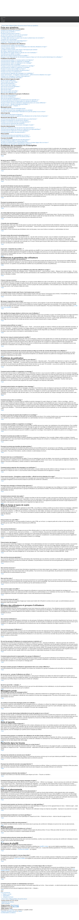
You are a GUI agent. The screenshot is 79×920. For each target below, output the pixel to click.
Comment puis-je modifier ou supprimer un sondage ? (15, 67)
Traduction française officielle (9, 911)
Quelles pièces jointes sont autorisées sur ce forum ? (15, 135)
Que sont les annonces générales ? (10, 86)
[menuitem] (2, 18)
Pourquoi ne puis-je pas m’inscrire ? (10, 33)
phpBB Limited (44, 846)
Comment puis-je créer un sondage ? (11, 64)
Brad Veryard (15, 905)
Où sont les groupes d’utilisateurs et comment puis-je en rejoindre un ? (20, 100)
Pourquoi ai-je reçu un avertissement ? (11, 72)
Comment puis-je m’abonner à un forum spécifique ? (15, 131)
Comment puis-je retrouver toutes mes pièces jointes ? (15, 136)
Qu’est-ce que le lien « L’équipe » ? (10, 105)
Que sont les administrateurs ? (9, 95)
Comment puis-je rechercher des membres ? (13, 123)
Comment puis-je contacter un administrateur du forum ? (16, 144)
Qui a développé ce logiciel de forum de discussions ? (15, 139)
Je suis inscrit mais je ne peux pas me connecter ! (14, 35)
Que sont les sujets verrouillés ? (9, 91)
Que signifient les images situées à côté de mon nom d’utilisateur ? (19, 52)
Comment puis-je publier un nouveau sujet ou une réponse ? (17, 60)
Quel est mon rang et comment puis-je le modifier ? (14, 55)
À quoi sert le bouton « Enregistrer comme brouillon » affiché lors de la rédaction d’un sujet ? (26, 75)
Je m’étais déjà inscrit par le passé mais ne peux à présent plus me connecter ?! (22, 38)
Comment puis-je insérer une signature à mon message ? (16, 63)
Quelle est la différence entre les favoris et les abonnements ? (17, 128)
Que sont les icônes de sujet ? (9, 92)
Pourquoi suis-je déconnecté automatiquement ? (14, 41)
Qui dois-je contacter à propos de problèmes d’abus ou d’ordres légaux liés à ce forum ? (25, 142)
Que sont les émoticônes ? (8, 83)
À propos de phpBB (23, 849)
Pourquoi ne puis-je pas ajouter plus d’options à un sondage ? (18, 66)
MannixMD (16, 907)
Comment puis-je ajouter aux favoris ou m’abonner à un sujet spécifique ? (21, 129)
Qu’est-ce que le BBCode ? (8, 80)
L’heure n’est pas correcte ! (8, 48)
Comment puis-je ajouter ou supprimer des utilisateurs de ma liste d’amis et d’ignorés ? (24, 116)
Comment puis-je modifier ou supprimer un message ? (15, 61)
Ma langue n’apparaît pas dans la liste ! (11, 51)
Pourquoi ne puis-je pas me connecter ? (12, 36)
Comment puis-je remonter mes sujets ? (11, 77)
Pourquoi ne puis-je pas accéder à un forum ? (13, 69)
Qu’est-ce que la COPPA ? (8, 32)
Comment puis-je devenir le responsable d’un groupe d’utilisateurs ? (19, 101)
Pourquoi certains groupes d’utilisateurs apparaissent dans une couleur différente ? (23, 103)
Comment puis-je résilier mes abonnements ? (13, 132)
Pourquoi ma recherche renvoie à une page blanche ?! (15, 122)
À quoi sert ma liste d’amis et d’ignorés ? (12, 114)
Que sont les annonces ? (7, 88)
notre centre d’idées (19, 858)
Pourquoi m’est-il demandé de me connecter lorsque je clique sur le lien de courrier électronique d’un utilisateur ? (31, 57)
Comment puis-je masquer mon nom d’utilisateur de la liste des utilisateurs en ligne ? (24, 47)
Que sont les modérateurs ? (8, 97)
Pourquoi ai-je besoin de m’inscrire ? (11, 30)
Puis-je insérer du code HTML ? (9, 82)
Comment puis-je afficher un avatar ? (11, 54)
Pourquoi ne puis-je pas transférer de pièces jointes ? (15, 70)
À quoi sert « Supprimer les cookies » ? (11, 42)
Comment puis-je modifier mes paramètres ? (13, 45)
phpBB (11, 910)
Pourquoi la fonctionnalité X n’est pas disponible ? (14, 141)
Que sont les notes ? (6, 89)
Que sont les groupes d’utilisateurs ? (11, 98)
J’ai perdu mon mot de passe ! (9, 39)
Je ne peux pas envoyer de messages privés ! (13, 108)
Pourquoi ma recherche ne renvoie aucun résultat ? (15, 120)
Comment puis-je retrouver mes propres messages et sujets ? (17, 125)
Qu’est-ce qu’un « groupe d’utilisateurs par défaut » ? (15, 104)
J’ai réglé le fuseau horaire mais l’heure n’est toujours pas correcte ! (19, 49)
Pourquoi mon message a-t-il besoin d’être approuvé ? (15, 76)
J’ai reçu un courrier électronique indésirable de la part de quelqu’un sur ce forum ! (23, 111)
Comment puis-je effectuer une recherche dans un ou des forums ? (19, 119)
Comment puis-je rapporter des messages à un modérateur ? (17, 73)
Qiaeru (20, 911)
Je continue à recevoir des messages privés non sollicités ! (17, 110)
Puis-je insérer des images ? (8, 85)
